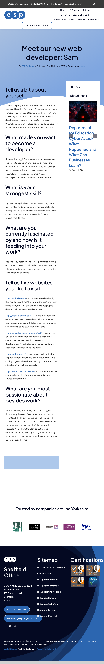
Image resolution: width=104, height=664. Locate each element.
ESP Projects (28, 66)
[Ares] (35, 521)
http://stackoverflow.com (18, 315)
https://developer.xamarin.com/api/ (23, 333)
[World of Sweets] (17, 521)
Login (6, 649)
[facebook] (5, 626)
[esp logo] (10, 557)
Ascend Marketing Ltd (46, 649)
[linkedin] (15, 626)
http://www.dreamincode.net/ (20, 371)
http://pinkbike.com (15, 298)
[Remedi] (69, 521)
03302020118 (38, 3)
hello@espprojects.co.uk (16, 3)
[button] (71, 136)
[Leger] (86, 521)
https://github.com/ (15, 354)
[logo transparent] (15, 11)
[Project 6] (52, 521)
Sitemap (13, 649)
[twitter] (94, 4)
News (82, 66)
